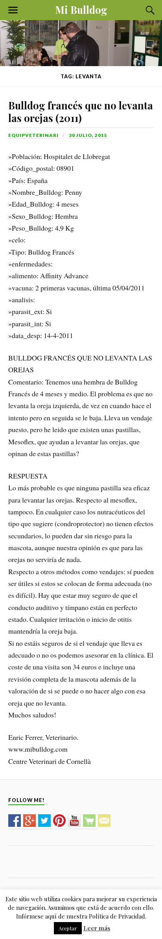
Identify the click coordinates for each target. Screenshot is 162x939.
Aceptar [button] (68, 928)
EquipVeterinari (33, 135)
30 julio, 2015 (88, 135)
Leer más (96, 928)
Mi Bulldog (81, 9)
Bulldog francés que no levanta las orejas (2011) (80, 111)
